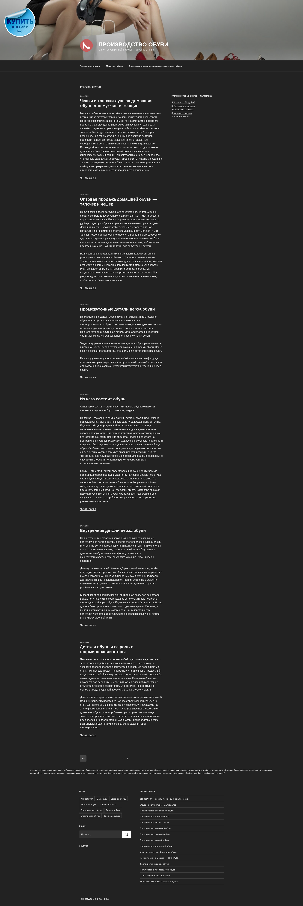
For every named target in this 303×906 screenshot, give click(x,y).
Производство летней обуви (154, 822)
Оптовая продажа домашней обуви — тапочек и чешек (118, 201)
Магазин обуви (114, 66)
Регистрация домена (184, 105)
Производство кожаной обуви (155, 816)
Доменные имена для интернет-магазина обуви (155, 66)
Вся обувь (102, 798)
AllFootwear (87, 798)
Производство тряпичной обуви (156, 845)
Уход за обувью (112, 815)
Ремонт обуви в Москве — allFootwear (159, 857)
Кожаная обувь (88, 804)
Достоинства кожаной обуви (154, 863)
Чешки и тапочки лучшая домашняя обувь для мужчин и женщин (116, 103)
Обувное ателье (109, 804)
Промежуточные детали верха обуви (117, 309)
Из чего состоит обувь (102, 399)
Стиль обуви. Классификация (155, 875)
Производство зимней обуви (154, 840)
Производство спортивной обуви (157, 810)
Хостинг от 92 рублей (184, 102)
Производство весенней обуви (155, 828)
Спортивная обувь (90, 815)
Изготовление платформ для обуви (158, 851)
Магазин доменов (182, 112)
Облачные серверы (183, 109)
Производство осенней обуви (155, 834)
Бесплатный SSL (182, 116)
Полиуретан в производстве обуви (157, 869)
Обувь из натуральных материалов (158, 804)
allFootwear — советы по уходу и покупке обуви (164, 798)
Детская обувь (118, 798)
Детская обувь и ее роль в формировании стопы (106, 649)
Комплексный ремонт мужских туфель (160, 881)
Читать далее (88, 177)
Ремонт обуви (113, 810)
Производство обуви (133, 44)
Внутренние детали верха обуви (113, 530)
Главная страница (90, 66)
